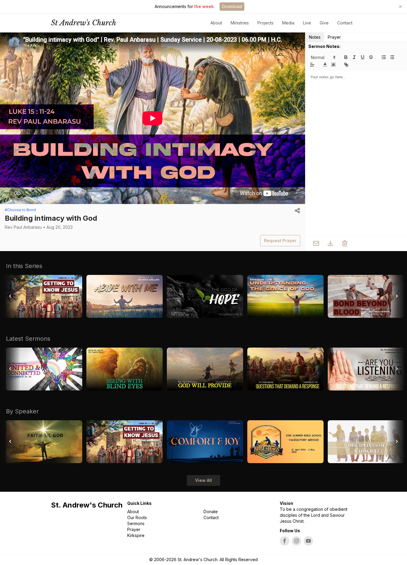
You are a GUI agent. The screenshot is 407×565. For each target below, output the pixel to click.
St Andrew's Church (83, 22)
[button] (322, 57)
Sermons (136, 523)
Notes (315, 37)
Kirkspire (136, 535)
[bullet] (392, 57)
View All (203, 480)
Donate (211, 511)
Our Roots (137, 517)
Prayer (334, 37)
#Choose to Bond (20, 210)
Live (307, 22)
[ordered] (384, 57)
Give (324, 22)
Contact (344, 22)
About (133, 511)
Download (232, 6)
